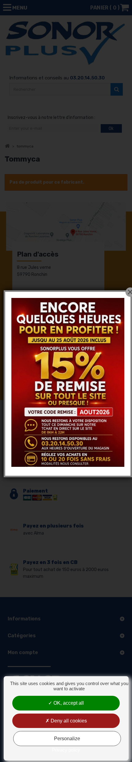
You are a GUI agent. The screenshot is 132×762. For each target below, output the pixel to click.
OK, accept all (68, 703)
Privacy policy (66, 749)
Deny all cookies (68, 720)
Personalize (67, 738)
